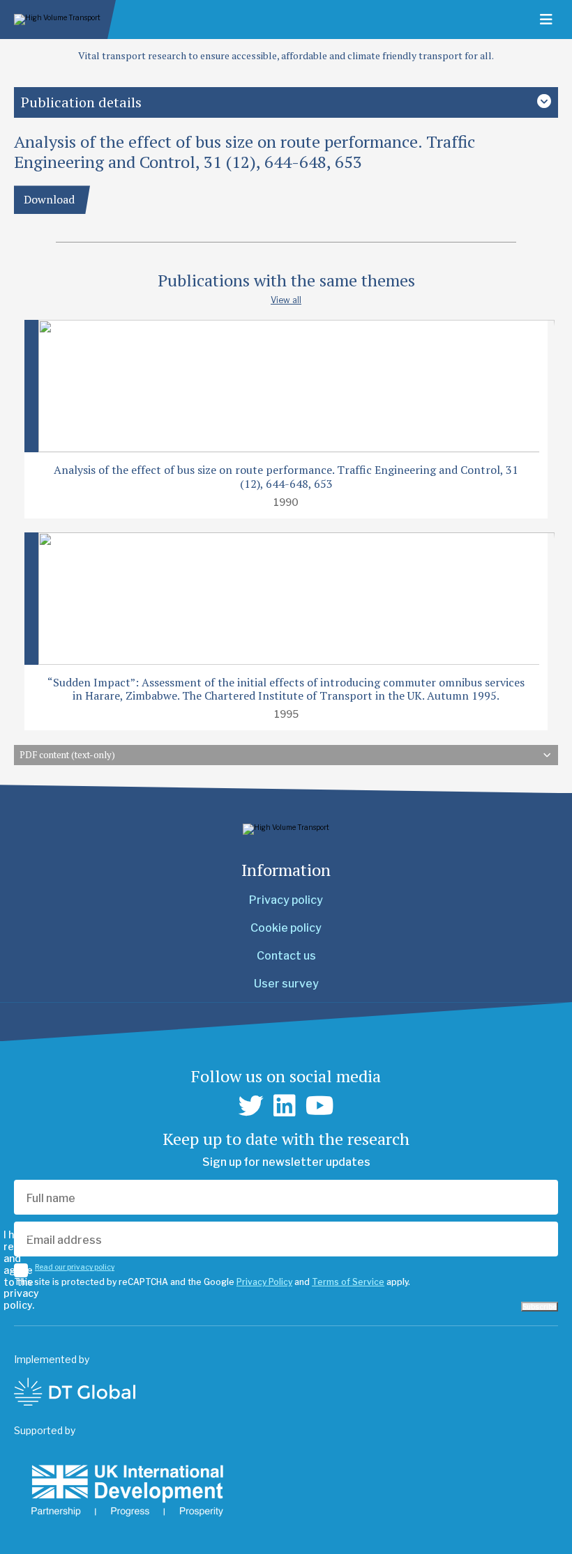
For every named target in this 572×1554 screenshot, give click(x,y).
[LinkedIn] (284, 1106)
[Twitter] (251, 1106)
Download (49, 199)
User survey (286, 983)
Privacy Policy (264, 1282)
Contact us (286, 955)
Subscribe (539, 1306)
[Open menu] (546, 19)
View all (286, 300)
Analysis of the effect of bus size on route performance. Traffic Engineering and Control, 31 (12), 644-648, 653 (286, 476)
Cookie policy (286, 927)
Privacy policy (286, 900)
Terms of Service (348, 1282)
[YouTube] (320, 1106)
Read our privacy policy (74, 1267)
